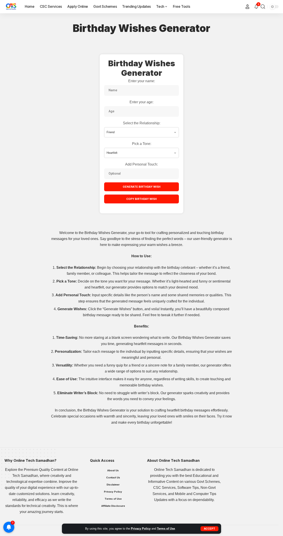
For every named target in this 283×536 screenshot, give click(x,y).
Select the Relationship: (141, 123)
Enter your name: (141, 81)
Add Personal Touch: (141, 164)
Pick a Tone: (141, 144)
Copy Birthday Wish (141, 199)
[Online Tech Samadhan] (11, 6)
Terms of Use (166, 528)
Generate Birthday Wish (142, 186)
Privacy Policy (141, 528)
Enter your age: (141, 102)
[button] (209, 528)
